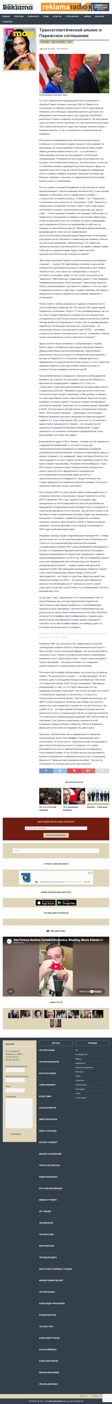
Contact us (96, 1396)
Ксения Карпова (47, 1315)
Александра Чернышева (52, 1303)
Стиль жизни (72, 16)
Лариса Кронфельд (49, 1165)
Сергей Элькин (47, 1050)
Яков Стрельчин (48, 1131)
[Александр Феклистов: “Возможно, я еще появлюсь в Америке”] (97, 1014)
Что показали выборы (70, 808)
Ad (77, 1050)
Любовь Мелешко (48, 1384)
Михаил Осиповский (50, 1154)
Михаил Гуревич (48, 1200)
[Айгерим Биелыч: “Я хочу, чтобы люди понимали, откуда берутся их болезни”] (37, 1014)
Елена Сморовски (48, 1361)
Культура (57, 16)
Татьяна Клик (46, 1234)
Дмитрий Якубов (48, 1119)
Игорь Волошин (47, 1073)
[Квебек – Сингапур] (98, 796)
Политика (18, 16)
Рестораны (80, 1089)
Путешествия (81, 1085)
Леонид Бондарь (48, 1257)
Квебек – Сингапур (97, 807)
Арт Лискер (45, 1211)
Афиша (87, 16)
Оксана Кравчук (47, 1108)
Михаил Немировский (51, 1280)
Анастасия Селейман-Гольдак (55, 1269)
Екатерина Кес (46, 1246)
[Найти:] (56, 850)
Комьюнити (33, 16)
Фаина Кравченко (48, 1177)
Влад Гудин (45, 1096)
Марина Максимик (49, 1372)
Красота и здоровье (84, 1067)
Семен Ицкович (48, 49)
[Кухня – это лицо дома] (49, 1014)
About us (84, 1396)
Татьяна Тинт (46, 1327)
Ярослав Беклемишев (50, 1188)
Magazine (99, 16)
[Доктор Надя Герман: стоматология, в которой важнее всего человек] (55, 1023)
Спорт (78, 1093)
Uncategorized (81, 1054)
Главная (6, 16)
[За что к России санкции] (50, 796)
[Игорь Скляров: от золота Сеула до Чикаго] (13, 1014)
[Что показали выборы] (74, 796)
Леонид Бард (46, 1223)
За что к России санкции (47, 808)
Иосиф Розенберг (48, 1142)
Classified (7, 22)
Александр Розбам (49, 1338)
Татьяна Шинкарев (49, 1062)
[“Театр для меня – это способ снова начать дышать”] (85, 1014)
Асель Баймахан (48, 1349)
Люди (46, 16)
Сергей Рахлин (47, 1292)
